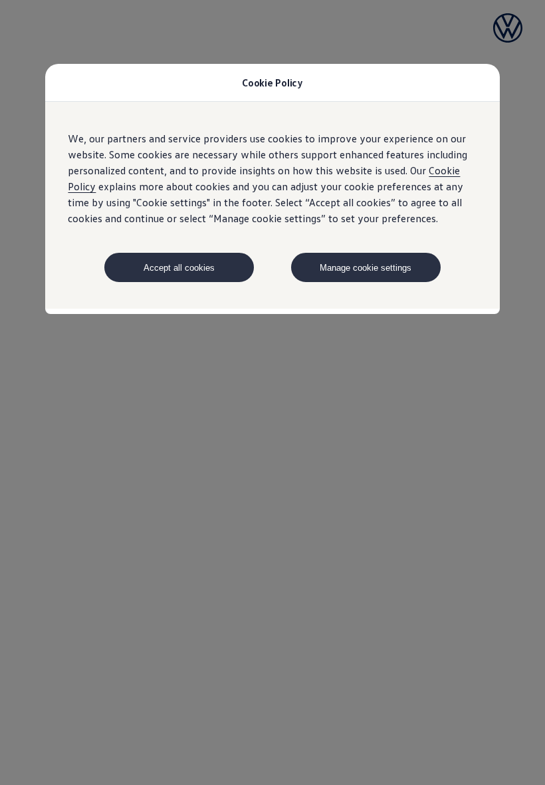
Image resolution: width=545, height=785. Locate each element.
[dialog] (272, 392)
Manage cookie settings (365, 268)
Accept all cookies (179, 268)
